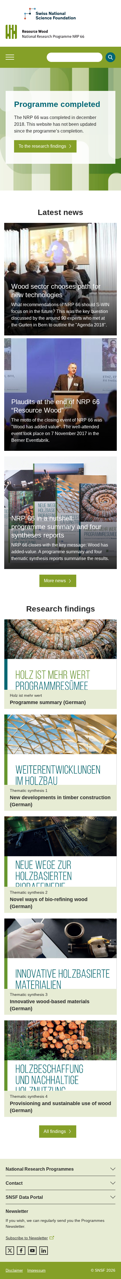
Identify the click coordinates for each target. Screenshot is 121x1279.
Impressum (36, 1270)
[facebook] (21, 1250)
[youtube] (32, 1250)
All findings (55, 1131)
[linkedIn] (43, 1250)
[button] (10, 57)
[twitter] (10, 1250)
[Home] (60, 32)
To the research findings (42, 146)
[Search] (110, 57)
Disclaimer (14, 1270)
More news (55, 580)
